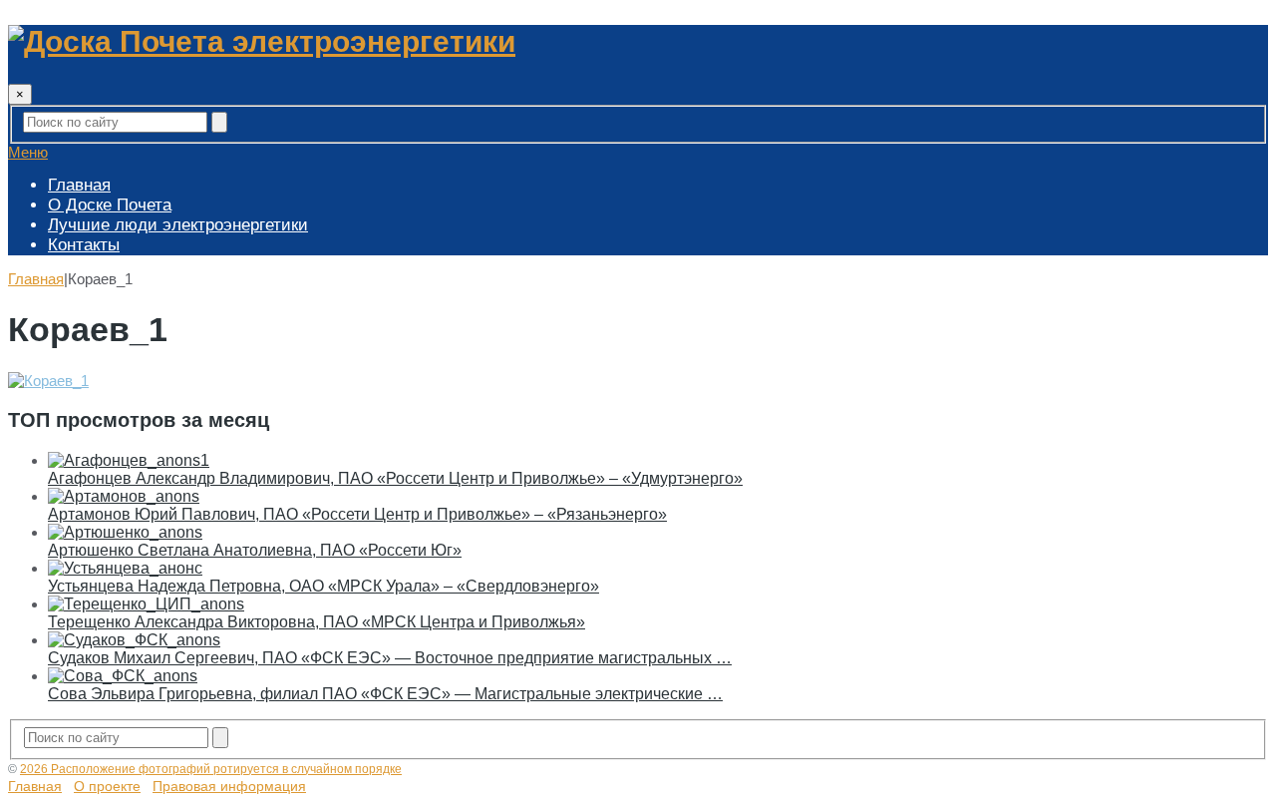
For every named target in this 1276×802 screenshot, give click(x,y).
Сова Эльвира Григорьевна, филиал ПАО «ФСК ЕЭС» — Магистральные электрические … (385, 693)
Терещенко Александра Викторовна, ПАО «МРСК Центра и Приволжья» (316, 621)
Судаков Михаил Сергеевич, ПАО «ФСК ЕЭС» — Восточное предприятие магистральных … (390, 657)
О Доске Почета (109, 205)
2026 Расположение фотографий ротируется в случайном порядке (211, 769)
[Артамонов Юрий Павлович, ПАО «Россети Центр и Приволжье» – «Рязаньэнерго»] (123, 496)
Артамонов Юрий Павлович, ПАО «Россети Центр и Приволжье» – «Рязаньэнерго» (357, 514)
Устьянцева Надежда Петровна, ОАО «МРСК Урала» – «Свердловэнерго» (323, 586)
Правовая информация (229, 786)
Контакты (84, 244)
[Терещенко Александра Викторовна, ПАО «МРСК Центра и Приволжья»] (146, 604)
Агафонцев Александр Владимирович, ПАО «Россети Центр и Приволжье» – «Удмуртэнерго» (395, 478)
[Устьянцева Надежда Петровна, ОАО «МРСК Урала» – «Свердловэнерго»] (125, 568)
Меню (28, 152)
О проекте (107, 786)
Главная (79, 185)
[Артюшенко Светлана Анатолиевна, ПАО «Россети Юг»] (125, 532)
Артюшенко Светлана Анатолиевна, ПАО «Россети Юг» (255, 550)
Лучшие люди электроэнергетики (178, 224)
